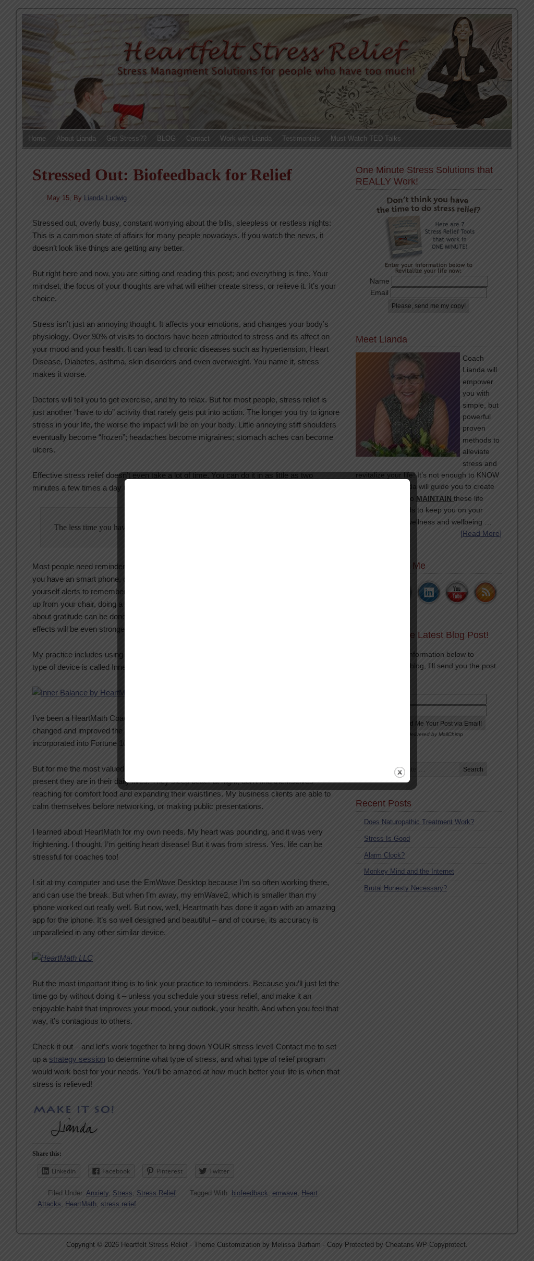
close (399, 772)
